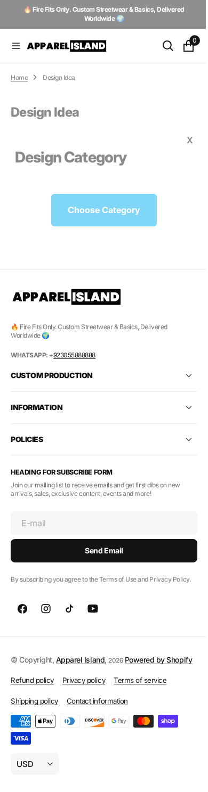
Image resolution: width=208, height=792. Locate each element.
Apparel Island (80, 668)
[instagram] (46, 618)
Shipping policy (34, 721)
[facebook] (22, 618)
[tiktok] (69, 618)
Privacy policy (83, 701)
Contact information (97, 721)
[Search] (160, 45)
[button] (16, 45)
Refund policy (32, 701)
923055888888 (74, 355)
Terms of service (140, 701)
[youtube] (93, 618)
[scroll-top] (181, 774)
